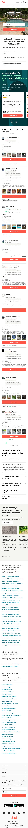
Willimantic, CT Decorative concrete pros (11, 621)
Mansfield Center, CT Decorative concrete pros (12, 590)
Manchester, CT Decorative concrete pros (11, 616)
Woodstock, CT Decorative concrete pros (11, 635)
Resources (4, 772)
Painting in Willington (7, 701)
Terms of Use (10, 821)
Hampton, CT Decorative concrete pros (11, 623)
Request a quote (13, 115)
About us (3, 776)
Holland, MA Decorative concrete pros (10, 609)
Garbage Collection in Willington (9, 746)
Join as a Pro (19, 2)
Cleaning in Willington (7, 694)
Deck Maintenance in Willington (9, 696)
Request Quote (14, 159)
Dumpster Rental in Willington (9, 708)
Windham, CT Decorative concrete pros (11, 633)
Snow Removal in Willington (8, 750)
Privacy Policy (17, 821)
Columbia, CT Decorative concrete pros (11, 626)
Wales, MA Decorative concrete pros (10, 607)
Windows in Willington (7, 717)
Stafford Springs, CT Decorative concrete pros (12, 583)
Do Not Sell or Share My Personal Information (14, 825)
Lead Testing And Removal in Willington (11, 732)
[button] (4, 155)
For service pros (5, 768)
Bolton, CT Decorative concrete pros (10, 619)
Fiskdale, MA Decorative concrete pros (11, 612)
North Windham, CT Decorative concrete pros (12, 597)
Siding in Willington (6, 706)
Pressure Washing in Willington (9, 753)
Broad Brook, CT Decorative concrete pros (11, 630)
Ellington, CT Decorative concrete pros (11, 600)
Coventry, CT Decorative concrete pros (11, 593)
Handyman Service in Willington (9, 699)
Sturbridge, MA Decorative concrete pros (11, 645)
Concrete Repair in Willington (8, 741)
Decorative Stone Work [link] (19, 5)
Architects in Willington (7, 739)
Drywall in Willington (6, 710)
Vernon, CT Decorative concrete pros (10, 602)
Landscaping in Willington (8, 734)
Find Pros (14, 29)
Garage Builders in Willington (8, 724)
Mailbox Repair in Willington (8, 729)
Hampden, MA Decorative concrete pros (11, 638)
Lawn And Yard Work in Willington (10, 703)
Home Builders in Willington (8, 727)
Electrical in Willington (7, 689)
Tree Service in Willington (7, 691)
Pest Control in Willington (8, 743)
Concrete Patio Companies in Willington (11, 664)
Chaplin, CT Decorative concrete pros (10, 595)
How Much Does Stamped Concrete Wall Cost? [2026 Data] (9, 540)
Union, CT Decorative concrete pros (10, 586)
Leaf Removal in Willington (8, 713)
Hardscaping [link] (10, 5)
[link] (4, 112)
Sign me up (14, 795)
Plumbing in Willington (7, 684)
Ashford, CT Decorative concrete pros (10, 576)
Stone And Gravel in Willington (9, 722)
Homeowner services (6, 765)
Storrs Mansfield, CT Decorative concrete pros (12, 579)
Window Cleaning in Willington (9, 720)
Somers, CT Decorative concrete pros (10, 605)
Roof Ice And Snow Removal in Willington (11, 715)
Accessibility (14, 823)
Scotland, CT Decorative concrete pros (11, 640)
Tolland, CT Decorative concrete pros (10, 581)
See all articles (7, 522)
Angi (3, 536)
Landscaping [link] (4, 5)
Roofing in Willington (6, 687)
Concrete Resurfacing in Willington (10, 666)
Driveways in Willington (7, 736)
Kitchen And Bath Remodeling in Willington (12, 748)
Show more (24, 222)
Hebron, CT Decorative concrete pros (10, 642)
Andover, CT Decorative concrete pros (10, 614)
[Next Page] (25, 443)
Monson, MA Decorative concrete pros (10, 628)
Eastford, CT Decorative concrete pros (10, 588)
